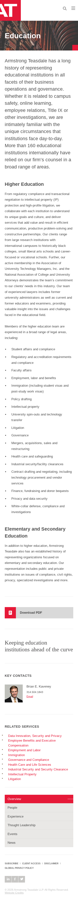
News (12, 842)
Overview (14, 799)
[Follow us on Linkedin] (8, 879)
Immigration (16, 755)
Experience (15, 816)
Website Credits (14, 892)
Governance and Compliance (28, 760)
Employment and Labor (24, 750)
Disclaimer (51, 863)
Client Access (31, 863)
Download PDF (31, 612)
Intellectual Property (22, 774)
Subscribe (11, 863)
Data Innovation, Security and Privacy (35, 736)
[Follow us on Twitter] (21, 879)
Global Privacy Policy (19, 868)
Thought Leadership (21, 825)
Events (12, 834)
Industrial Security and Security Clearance (38, 769)
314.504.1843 (35, 692)
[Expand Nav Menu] (73, 8)
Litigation (14, 779)
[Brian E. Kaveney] (16, 694)
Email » (31, 696)
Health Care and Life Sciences (29, 764)
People (12, 807)
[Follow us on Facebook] (15, 879)
